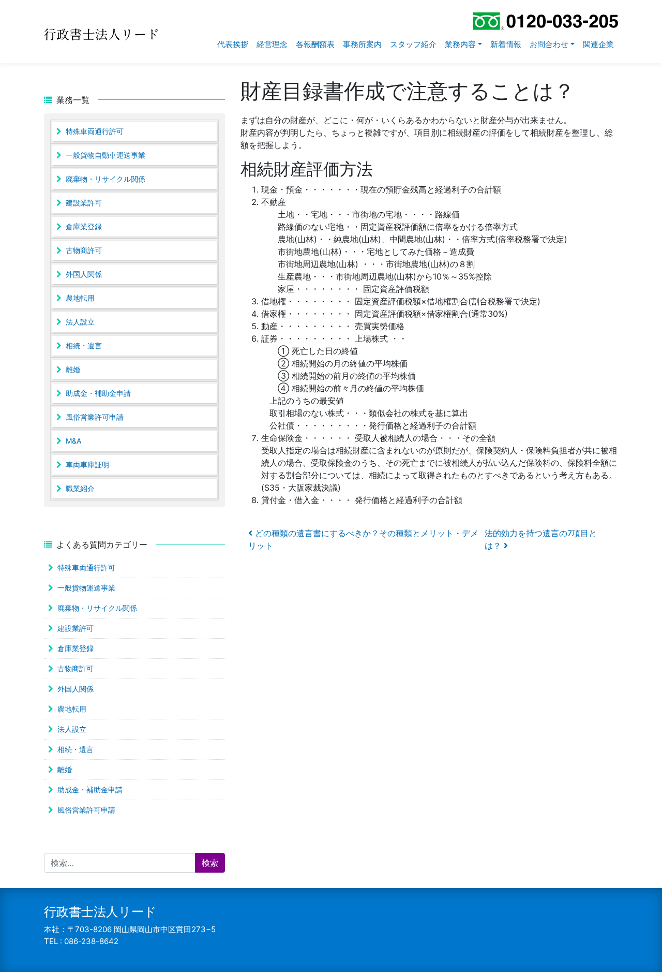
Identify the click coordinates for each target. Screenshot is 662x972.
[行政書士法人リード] (117, 31)
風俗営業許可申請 (95, 417)
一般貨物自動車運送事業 (105, 155)
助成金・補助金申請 (98, 393)
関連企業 (598, 44)
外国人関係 (84, 274)
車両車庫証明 (87, 464)
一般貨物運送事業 (86, 587)
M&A (73, 440)
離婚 (73, 369)
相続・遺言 (84, 345)
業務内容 (460, 44)
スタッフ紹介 (413, 44)
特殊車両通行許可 (95, 131)
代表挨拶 (232, 44)
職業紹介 (80, 488)
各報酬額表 (315, 44)
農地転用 (80, 297)
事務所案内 (362, 44)
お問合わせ (549, 44)
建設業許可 (84, 202)
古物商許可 (84, 250)
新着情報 (505, 44)
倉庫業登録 (84, 226)
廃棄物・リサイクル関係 (105, 178)
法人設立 (80, 321)
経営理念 (272, 44)
